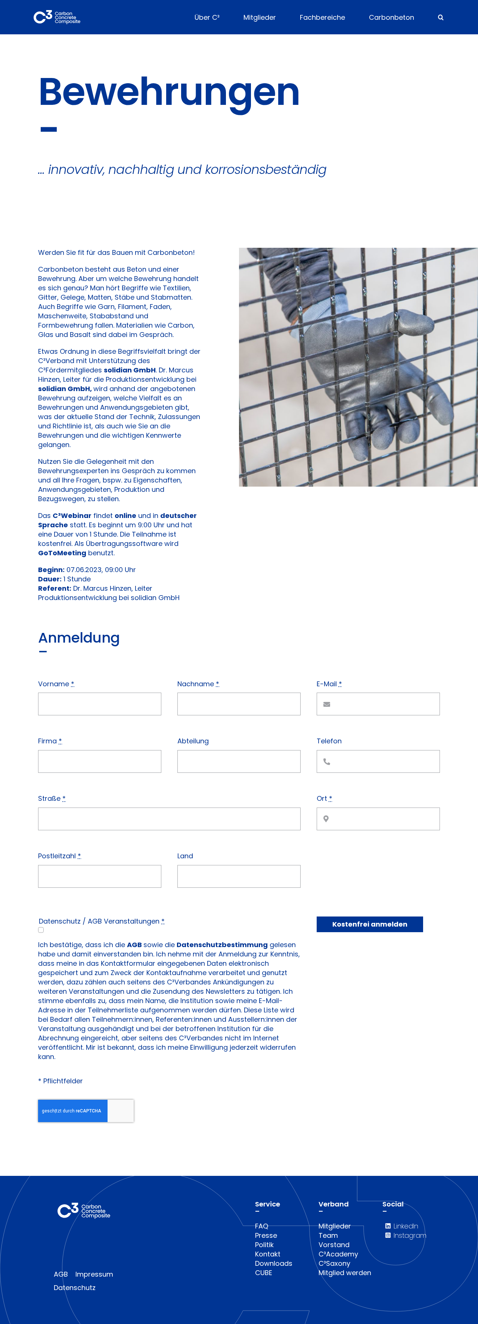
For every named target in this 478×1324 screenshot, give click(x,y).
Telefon (329, 741)
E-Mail (329, 683)
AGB (134, 944)
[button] (440, 17)
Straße (52, 798)
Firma (50, 741)
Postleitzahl (59, 856)
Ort (324, 798)
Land (185, 856)
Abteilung (193, 741)
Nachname (198, 683)
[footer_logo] (84, 1206)
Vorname (56, 683)
